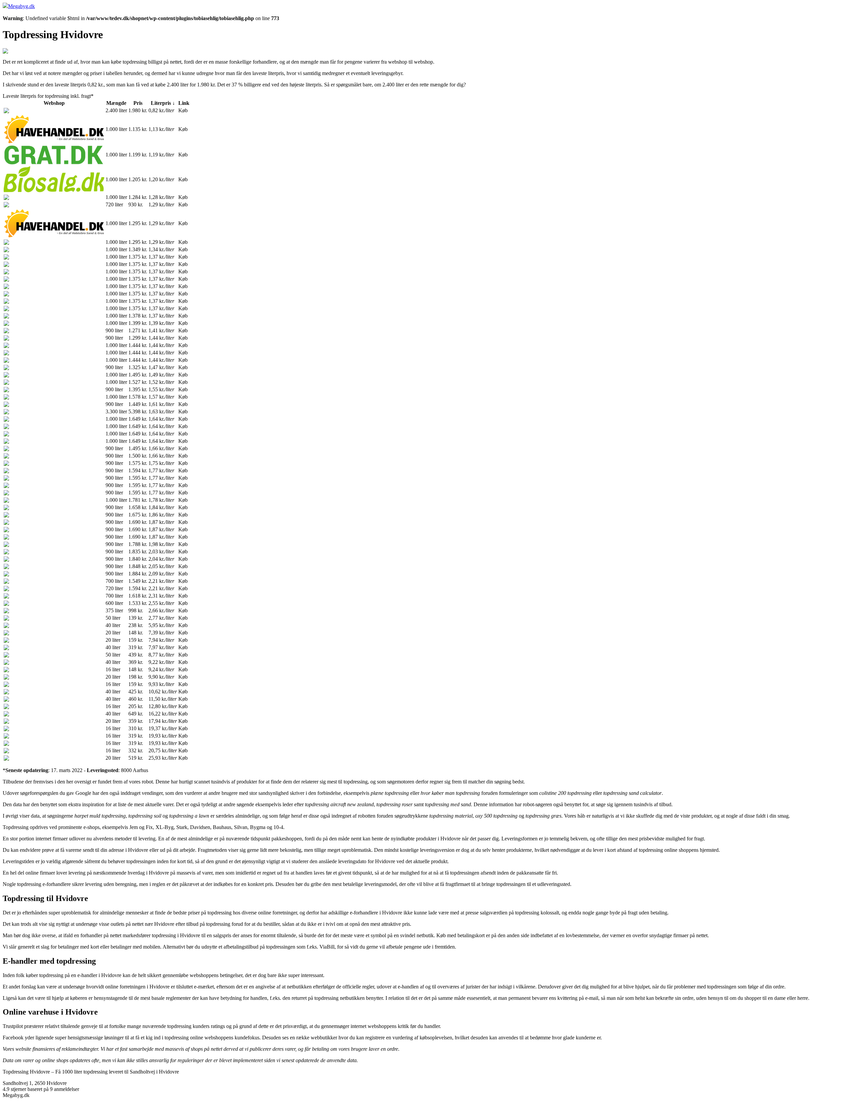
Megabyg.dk (21, 6)
